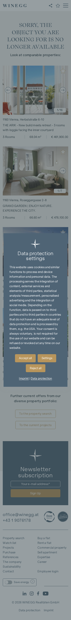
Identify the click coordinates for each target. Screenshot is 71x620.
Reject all (35, 368)
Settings (47, 358)
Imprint (24, 378)
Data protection (41, 378)
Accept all (25, 358)
